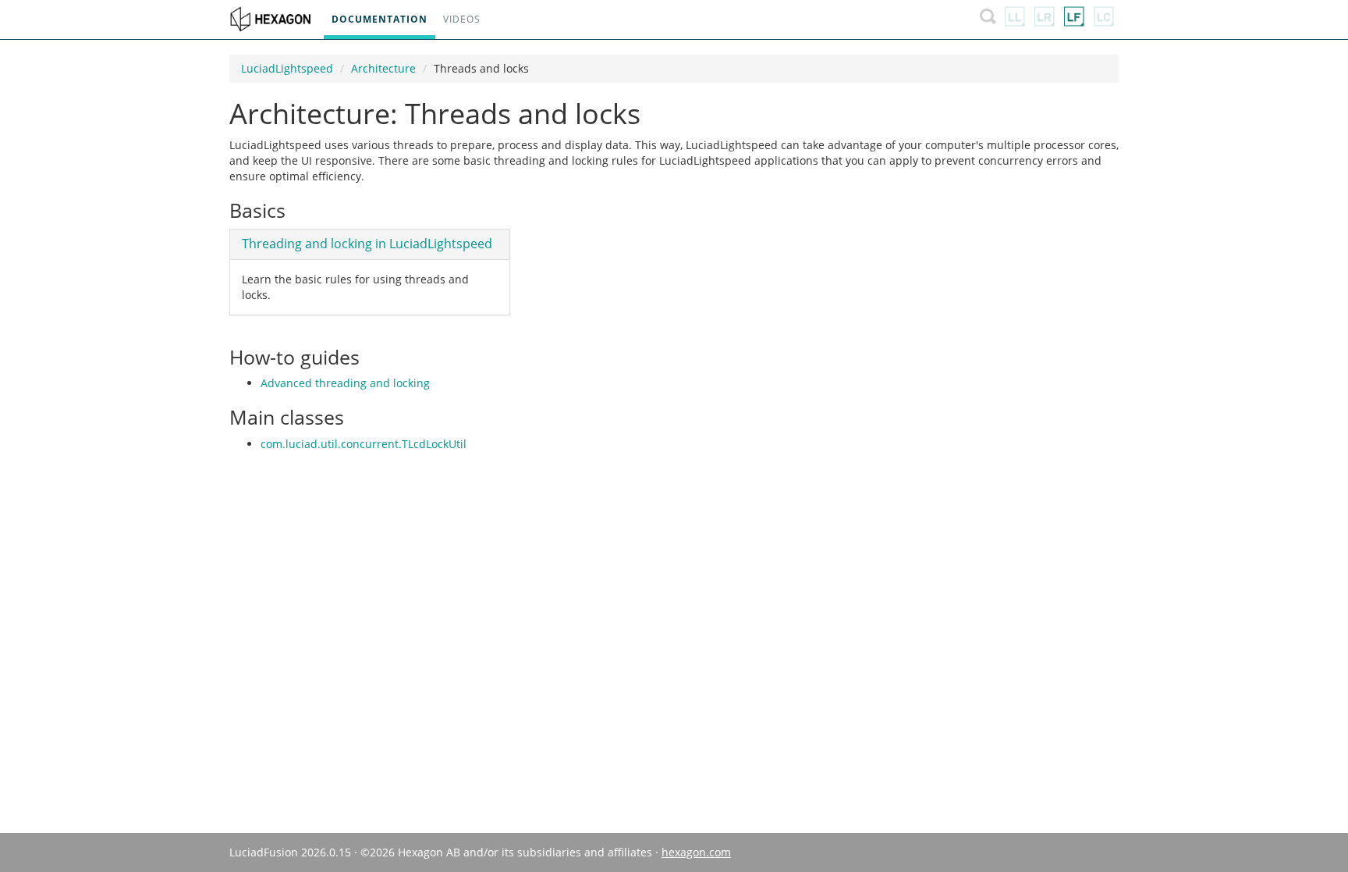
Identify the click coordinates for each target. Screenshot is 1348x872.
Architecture (383, 68)
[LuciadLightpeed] (1015, 19)
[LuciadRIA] (1044, 19)
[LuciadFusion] (1074, 19)
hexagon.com (696, 852)
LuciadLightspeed (287, 68)
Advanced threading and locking (345, 382)
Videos (462, 19)
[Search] (988, 19)
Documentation (379, 19)
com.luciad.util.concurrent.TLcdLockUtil (363, 443)
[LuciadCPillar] (1104, 19)
